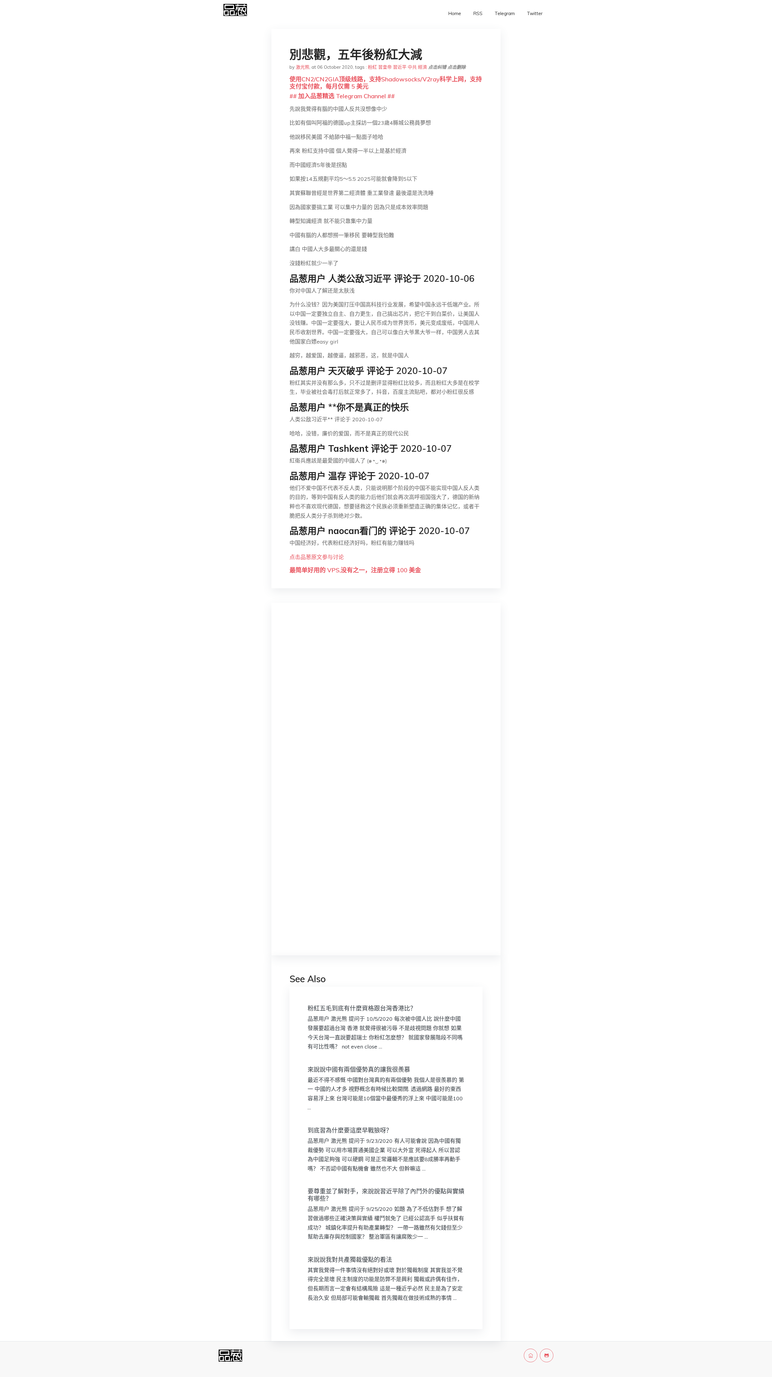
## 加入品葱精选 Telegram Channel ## (342, 96)
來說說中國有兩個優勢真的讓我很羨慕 (359, 1069)
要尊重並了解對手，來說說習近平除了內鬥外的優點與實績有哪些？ (386, 1194)
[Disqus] (386, 703)
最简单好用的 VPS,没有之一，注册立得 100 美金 (355, 570)
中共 (412, 67)
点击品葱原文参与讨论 (317, 557)
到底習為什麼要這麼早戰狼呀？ (350, 1130)
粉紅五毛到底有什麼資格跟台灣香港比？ (362, 1008)
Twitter (535, 13)
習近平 (400, 67)
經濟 (422, 67)
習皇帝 (385, 67)
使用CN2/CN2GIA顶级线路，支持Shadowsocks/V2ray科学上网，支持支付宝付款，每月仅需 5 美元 (386, 82)
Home (454, 13)
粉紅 (372, 67)
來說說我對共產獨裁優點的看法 (350, 1259)
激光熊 (302, 67)
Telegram (505, 13)
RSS (477, 13)
